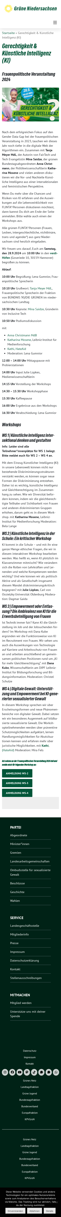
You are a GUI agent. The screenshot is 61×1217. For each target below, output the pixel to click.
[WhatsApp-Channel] (56, 1072)
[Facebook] (12, 1072)
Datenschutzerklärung (24, 960)
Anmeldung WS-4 (17, 793)
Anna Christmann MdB (22, 335)
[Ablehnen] (56, 1202)
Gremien (15, 853)
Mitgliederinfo (19, 934)
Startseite (8, 33)
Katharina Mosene (19, 340)
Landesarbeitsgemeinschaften (29, 861)
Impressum (17, 952)
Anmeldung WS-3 (17, 783)
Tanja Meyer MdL (41, 288)
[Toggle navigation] (55, 22)
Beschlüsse (17, 883)
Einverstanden (15, 1211)
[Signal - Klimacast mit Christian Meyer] (41, 1072)
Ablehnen (34, 1211)
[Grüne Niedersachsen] (8, 8)
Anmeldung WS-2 (17, 773)
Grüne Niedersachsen (35, 9)
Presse (14, 943)
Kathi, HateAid (16, 349)
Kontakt (15, 969)
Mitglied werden (21, 1003)
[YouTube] (19, 1072)
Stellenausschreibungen (26, 978)
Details (49, 1211)
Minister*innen (19, 844)
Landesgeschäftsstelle (24, 926)
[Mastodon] (27, 1072)
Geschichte (17, 892)
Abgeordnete (18, 835)
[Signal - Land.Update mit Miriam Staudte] (49, 1072)
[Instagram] (5, 1072)
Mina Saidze (36, 309)
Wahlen (15, 901)
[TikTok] (34, 1072)
